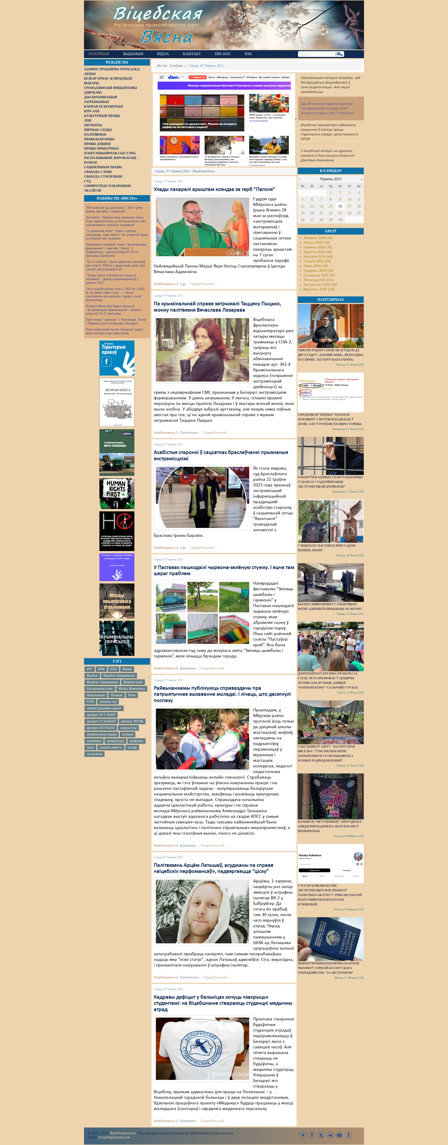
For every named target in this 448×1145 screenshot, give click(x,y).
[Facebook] (312, 1135)
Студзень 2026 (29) (318, 271)
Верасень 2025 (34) (319, 289)
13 (312, 206)
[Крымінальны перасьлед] (116, 638)
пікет (90, 747)
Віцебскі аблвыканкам (119, 675)
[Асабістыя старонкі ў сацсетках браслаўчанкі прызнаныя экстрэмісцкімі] (202, 497)
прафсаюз (136, 741)
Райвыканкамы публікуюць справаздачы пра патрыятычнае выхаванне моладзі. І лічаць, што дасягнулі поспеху (222, 694)
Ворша (127, 669)
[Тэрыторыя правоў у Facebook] (116, 358)
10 (349, 199)
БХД (113, 669)
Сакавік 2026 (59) (317, 261)
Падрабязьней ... (204, 284)
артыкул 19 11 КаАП (101, 715)
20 (312, 213)
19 (302, 213)
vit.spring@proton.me (114, 1137)
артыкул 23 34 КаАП (101, 721)
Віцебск (92, 675)
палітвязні (94, 741)
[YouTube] (339, 1135)
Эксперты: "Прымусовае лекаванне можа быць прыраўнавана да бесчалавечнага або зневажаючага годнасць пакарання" (115, 221)
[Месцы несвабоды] (116, 452)
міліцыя (127, 734)
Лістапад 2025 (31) (318, 280)
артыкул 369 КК (132, 721)
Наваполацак (96, 695)
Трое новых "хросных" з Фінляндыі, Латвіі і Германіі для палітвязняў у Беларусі (116, 321)
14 (321, 206)
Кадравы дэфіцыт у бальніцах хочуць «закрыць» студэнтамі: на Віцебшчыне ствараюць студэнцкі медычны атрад (223, 1003)
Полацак (116, 695)
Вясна (166, 36)
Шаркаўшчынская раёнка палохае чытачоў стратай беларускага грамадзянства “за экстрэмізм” (329, 968)
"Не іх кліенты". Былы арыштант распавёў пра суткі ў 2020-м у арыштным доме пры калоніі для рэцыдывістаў (115, 265)
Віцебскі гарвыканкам (102, 682)
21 (321, 213)
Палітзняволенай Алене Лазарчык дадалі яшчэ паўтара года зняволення (114, 331)
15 (330, 206)
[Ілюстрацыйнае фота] (202, 739)
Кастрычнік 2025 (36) (320, 285)
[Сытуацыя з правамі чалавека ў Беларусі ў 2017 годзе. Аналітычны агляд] (116, 567)
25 (359, 213)
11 (359, 199)
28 (321, 220)
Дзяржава (188, 668)
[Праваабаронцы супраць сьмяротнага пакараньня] (116, 531)
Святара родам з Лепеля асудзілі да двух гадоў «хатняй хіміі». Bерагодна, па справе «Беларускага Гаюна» (331, 354)
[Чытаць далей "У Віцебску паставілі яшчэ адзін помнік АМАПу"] (331, 521)
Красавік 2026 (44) (318, 257)
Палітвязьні (189, 433)
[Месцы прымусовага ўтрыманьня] (116, 601)
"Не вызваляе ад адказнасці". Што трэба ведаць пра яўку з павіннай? (114, 209)
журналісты (128, 728)
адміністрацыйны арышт (104, 708)
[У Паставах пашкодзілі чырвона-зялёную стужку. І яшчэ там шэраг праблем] (202, 613)
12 (302, 206)
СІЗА (90, 701)
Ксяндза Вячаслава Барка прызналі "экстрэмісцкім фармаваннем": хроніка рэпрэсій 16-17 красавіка (113, 309)
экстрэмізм (94, 754)
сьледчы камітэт (111, 747)
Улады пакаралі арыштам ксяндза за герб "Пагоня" (214, 189)
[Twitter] (321, 1135)
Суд (183, 284)
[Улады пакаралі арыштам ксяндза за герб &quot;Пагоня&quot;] (202, 227)
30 (340, 220)
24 (349, 213)
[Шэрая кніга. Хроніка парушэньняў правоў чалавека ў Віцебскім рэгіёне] (116, 402)
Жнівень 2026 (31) (318, 238)
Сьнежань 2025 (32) (319, 275)
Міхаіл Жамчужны (132, 688)
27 (312, 220)
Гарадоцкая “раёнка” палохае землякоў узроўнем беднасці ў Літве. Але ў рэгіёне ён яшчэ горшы (329, 419)
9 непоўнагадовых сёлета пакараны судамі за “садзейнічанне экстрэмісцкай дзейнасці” (330, 481)
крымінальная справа (101, 734)
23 (340, 213)
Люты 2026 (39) (316, 266)
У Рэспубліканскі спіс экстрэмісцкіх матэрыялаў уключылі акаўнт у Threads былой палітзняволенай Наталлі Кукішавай (330, 895)
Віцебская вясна (123, 1133)
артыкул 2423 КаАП (101, 728)
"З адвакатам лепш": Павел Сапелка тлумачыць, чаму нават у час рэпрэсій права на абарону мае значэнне (117, 234)
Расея (132, 695)
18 (359, 206)
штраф (132, 747)
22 (330, 213)
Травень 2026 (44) (318, 252)
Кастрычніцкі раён (100, 688)
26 (302, 220)
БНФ (101, 669)
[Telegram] (303, 1135)
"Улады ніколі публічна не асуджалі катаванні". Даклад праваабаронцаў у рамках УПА (112, 279)
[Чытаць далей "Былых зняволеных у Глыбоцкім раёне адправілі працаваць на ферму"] (331, 582)
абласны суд (108, 701)
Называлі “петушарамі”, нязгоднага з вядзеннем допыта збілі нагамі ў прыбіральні (330, 826)
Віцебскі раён (133, 682)
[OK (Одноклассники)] (348, 1135)
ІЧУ (89, 669)
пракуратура (115, 741)
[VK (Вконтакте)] (330, 1135)
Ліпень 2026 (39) (317, 243)
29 (330, 220)
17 (349, 206)
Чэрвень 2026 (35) (318, 247)
